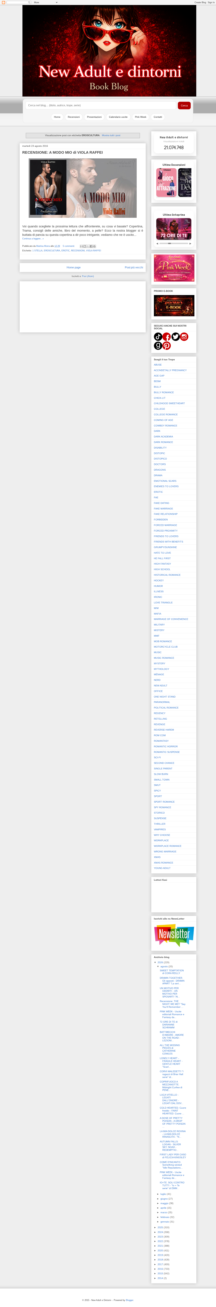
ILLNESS (159, 591)
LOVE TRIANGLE (163, 602)
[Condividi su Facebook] (91, 246)
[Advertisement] (82, 306)
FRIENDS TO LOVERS (166, 536)
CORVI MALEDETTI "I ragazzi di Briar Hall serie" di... (171, 1074)
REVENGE (159, 724)
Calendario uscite (118, 117)
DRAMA (158, 475)
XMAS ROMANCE (163, 862)
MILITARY (159, 624)
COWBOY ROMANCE (165, 425)
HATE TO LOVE (162, 552)
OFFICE (158, 691)
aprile (163, 1207)
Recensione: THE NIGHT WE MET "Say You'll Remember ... (172, 1004)
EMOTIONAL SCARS (165, 481)
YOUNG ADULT (162, 868)
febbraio (165, 1217)
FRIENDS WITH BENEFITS (168, 541)
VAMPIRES (160, 829)
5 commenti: (69, 246)
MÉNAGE (159, 674)
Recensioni (74, 117)
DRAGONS (160, 469)
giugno (164, 1198)
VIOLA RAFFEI (93, 250)
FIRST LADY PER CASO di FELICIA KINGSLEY (173, 1156)
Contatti (158, 117)
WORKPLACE (161, 840)
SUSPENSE (160, 818)
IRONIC (158, 597)
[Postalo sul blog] (84, 246)
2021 (161, 1245)
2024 (161, 1232)
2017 (161, 1264)
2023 (161, 1236)
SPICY (157, 790)
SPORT (158, 796)
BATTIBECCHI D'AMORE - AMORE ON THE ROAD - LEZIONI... (172, 1036)
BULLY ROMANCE (164, 392)
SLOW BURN (161, 774)
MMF (156, 635)
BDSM (157, 381)
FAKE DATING (161, 503)
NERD (157, 680)
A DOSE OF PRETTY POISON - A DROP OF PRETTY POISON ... (172, 1122)
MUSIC (157, 652)
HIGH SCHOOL (162, 569)
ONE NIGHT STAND (165, 696)
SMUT (157, 785)
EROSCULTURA (52, 250)
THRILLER (159, 824)
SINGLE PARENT (163, 768)
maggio (164, 1203)
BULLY (157, 386)
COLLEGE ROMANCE (166, 414)
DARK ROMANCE (163, 442)
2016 (161, 1269)
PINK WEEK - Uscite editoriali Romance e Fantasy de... (172, 1175)
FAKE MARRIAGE (163, 508)
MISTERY (159, 630)
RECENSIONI (78, 250)
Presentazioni (94, 117)
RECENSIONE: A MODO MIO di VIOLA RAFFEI (62, 152)
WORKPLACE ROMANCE (167, 846)
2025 (161, 1227)
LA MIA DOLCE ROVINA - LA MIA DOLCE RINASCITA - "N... (172, 1134)
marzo (164, 1212)
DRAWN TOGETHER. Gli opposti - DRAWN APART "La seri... (172, 981)
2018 (161, 1259)
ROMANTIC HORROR (166, 746)
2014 (161, 1278)
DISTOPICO (160, 458)
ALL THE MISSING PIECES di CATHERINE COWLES (170, 1049)
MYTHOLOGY (161, 669)
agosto (164, 966)
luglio (163, 1194)
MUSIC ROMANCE (164, 658)
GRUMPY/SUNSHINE (165, 547)
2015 (161, 1273)
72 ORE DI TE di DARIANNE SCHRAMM (169, 1024)
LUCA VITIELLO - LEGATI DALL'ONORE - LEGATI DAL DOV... (171, 1099)
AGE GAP (159, 375)
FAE (156, 497)
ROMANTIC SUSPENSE (167, 752)
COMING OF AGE (163, 420)
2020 (161, 1250)
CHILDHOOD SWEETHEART (169, 403)
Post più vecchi (134, 267)
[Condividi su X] (88, 246)
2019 (161, 1255)
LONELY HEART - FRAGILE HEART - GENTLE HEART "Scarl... (171, 1062)
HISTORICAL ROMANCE (167, 575)
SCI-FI (157, 757)
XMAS (157, 857)
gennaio (165, 1221)
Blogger (129, 1300)
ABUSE (158, 364)
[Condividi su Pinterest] (94, 246)
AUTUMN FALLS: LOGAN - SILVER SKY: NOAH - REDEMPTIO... (170, 1145)
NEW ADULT (160, 685)
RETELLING (160, 718)
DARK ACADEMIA (163, 436)
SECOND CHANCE (164, 763)
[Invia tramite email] (81, 246)
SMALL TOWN (161, 779)
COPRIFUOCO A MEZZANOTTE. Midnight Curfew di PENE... (171, 1085)
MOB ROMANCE (163, 641)
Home (57, 117)
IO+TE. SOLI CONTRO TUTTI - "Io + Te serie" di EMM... (172, 1185)
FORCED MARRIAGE (165, 525)
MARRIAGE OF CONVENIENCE (171, 619)
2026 (161, 962)
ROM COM (160, 735)
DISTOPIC (159, 453)
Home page (74, 267)
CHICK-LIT (160, 398)
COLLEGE (159, 409)
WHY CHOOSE (162, 835)
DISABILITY (160, 447)
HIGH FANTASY (162, 563)
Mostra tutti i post (111, 135)
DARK (157, 431)
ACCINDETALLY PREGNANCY (170, 370)
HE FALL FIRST (162, 558)
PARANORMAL (162, 702)
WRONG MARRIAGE (165, 851)
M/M (156, 608)
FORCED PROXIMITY (166, 530)
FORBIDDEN (161, 519)
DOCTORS (160, 464)
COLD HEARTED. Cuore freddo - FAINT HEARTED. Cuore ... (173, 1110)
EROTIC (65, 250)
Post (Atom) (88, 276)
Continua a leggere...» (33, 238)
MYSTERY (159, 663)
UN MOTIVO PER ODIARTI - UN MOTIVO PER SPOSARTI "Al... (170, 992)
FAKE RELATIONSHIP (166, 514)
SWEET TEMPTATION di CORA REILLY (172, 972)
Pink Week (140, 117)
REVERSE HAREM (164, 729)
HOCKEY (159, 580)
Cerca (184, 105)
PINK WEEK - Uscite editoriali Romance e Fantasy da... (172, 1014)
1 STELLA (37, 250)
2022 (161, 1241)
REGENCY (159, 713)
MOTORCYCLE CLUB (166, 646)
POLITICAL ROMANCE (166, 707)
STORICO (159, 812)
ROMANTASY (161, 741)
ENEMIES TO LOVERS (166, 486)
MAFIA (157, 613)
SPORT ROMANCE (164, 801)
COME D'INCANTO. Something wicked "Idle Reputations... (171, 1165)
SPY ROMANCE (162, 807)
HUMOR (158, 586)
